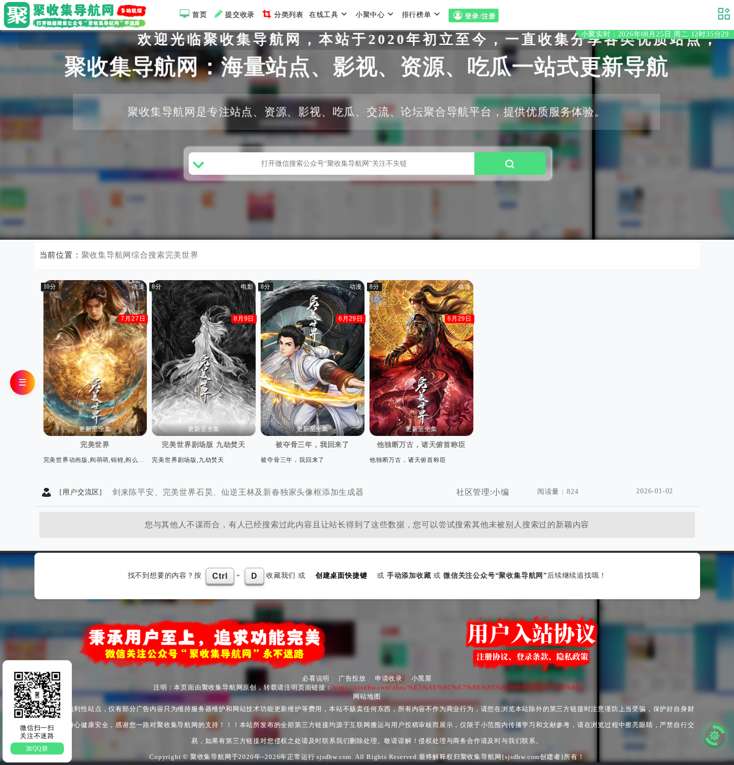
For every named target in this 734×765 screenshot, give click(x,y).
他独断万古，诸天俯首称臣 (421, 444)
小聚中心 (370, 14)
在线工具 (324, 14)
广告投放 (352, 678)
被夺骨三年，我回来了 (313, 444)
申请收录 (388, 678)
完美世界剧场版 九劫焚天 (204, 444)
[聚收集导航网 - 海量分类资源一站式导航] (77, 14)
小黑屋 (421, 678)
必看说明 (316, 678)
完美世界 (182, 255)
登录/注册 (481, 16)
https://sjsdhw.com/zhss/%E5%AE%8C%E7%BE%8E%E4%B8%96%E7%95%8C (457, 687)
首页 (199, 14)
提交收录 (240, 14)
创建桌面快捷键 (341, 575)
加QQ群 (37, 748)
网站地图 (366, 696)
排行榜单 (416, 14)
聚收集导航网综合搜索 (123, 255)
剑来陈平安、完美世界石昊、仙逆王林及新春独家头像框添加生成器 (238, 492)
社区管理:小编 (482, 492)
